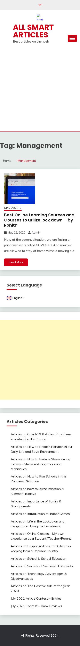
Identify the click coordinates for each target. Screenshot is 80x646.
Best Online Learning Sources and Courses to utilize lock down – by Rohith (39, 220)
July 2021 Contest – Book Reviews (36, 606)
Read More (16, 262)
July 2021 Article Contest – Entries (36, 598)
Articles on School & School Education (38, 558)
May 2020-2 (13, 208)
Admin (36, 232)
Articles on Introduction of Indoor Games (40, 514)
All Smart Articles (33, 31)
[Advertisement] (40, 89)
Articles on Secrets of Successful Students (42, 566)
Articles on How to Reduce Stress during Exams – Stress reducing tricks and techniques (40, 464)
